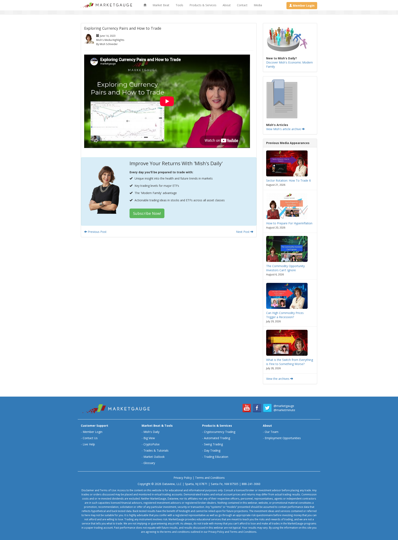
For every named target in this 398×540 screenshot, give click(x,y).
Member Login (92, 432)
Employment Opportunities (283, 438)
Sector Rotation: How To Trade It (288, 180)
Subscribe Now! (147, 213)
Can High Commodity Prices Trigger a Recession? (285, 315)
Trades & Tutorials (156, 450)
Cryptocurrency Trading (219, 432)
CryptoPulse (151, 444)
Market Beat (161, 5)
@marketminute (284, 410)
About (227, 5)
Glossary (149, 463)
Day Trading (212, 450)
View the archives (278, 379)
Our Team (271, 432)
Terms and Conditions (210, 478)
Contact (242, 5)
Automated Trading (217, 438)
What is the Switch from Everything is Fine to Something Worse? (289, 362)
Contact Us (90, 438)
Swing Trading (213, 444)
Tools (179, 5)
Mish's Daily (151, 432)
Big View (149, 438)
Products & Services (202, 5)
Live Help (89, 444)
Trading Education (216, 457)
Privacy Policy (183, 478)
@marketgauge (284, 406)
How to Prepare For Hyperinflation (289, 223)
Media (258, 5)
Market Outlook (154, 457)
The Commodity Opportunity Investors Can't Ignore (285, 268)
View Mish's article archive (284, 129)
